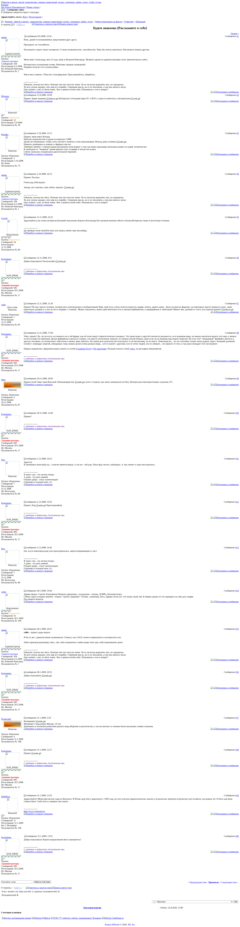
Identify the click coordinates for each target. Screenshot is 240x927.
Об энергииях (99, 349)
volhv (3, 592)
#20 (237, 836)
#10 (237, 413)
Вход (25, 17)
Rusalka (4, 134)
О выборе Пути (83, 349)
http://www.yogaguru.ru (34, 811)
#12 (237, 502)
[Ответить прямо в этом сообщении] (226, 92)
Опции (234, 33)
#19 (237, 795)
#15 (237, 629)
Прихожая (140, 21)
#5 (238, 217)
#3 (238, 133)
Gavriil (4, 218)
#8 (238, 333)
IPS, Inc (131, 924)
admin (4, 37)
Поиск (8, 7)
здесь (132, 349)
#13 (237, 547)
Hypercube (6, 719)
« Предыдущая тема (197, 882)
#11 (237, 458)
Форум (108, 924)
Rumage (4, 5)
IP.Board (115, 924)
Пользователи (18, 7)
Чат (3, 7)
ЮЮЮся (5, 797)
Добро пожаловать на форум (108, 21)
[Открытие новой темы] (68, 24)
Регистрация (35, 17)
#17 (237, 718)
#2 (238, 95)
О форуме (128, 21)
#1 (238, 36)
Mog (3, 380)
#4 (238, 174)
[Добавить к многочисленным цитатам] (212, 92)
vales (3, 305)
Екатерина (6, 259)
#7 (238, 303)
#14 (237, 591)
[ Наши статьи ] (32, 7)
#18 (237, 750)
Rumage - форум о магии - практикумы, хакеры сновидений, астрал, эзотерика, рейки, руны (49, 21)
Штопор (5, 96)
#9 (238, 378)
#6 (238, 258)
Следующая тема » (229, 882)
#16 (237, 672)
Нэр (3, 460)
